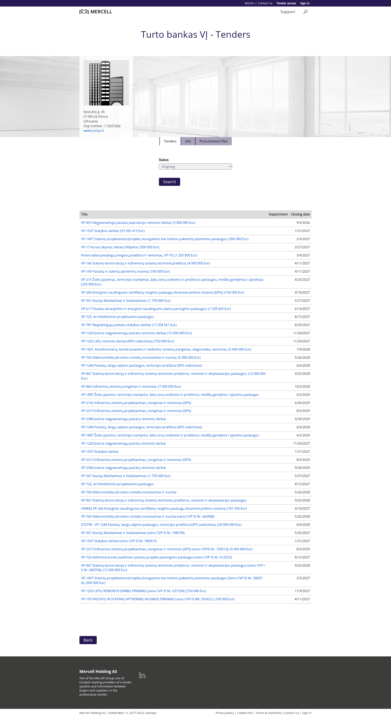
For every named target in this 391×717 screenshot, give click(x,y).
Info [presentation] (188, 141)
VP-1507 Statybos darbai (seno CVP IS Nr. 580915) (119, 541)
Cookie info (244, 713)
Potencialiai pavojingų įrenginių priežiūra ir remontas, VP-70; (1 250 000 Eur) (139, 255)
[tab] (170, 141)
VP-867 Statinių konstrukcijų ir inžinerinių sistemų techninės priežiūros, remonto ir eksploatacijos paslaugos (164, 500)
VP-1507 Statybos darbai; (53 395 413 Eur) (113, 231)
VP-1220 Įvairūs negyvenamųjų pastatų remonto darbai (123, 443)
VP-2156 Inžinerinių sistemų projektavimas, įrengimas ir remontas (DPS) (136, 403)
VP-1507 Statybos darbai (100, 451)
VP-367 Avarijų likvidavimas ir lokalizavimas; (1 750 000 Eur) (126, 300)
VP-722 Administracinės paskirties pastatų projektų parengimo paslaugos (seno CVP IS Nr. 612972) (156, 557)
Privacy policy (225, 713)
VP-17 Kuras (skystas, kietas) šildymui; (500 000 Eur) (120, 247)
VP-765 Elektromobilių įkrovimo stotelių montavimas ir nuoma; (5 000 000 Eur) (141, 357)
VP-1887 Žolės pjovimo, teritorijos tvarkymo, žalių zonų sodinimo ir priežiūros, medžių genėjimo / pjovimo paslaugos (170, 394)
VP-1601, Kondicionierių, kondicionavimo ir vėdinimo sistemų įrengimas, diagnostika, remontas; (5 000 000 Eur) (166, 349)
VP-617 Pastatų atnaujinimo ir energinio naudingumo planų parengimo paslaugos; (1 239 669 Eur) (156, 308)
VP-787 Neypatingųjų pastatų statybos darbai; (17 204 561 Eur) (129, 325)
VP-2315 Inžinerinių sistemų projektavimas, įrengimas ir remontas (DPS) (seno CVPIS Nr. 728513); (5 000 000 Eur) (167, 549)
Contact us (265, 3)
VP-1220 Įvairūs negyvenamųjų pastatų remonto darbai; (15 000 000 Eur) (136, 333)
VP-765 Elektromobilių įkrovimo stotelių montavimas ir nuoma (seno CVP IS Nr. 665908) (147, 516)
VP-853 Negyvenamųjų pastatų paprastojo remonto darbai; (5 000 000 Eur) (138, 222)
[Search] (305, 12)
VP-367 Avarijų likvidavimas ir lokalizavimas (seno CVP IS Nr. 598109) (133, 533)
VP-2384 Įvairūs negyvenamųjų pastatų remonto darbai (123, 419)
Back (88, 640)
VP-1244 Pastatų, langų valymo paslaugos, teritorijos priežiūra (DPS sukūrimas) (141, 365)
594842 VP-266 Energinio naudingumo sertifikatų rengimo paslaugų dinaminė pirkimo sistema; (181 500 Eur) (164, 508)
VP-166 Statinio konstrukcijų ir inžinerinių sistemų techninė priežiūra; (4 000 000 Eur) (145, 263)
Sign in (305, 3)
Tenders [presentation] (170, 141)
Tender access (286, 3)
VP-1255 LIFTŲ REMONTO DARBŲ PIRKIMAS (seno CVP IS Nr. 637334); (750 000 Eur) (143, 591)
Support (288, 11)
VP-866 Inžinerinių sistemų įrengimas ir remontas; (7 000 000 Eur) (131, 386)
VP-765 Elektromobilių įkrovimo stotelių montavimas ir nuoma (128, 492)
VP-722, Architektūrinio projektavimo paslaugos (117, 316)
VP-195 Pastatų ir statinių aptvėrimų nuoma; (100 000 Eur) (125, 271)
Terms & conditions (269, 713)
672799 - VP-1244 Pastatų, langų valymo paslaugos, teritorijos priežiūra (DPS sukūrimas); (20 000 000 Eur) (161, 524)
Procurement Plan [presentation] (214, 141)
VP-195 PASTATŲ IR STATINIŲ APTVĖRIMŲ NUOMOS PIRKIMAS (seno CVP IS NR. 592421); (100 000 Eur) (158, 599)
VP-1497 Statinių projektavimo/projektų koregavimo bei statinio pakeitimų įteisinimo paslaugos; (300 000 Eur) (164, 239)
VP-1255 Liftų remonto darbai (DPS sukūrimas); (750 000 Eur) (127, 341)
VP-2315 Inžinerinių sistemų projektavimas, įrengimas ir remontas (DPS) (136, 410)
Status (164, 160)
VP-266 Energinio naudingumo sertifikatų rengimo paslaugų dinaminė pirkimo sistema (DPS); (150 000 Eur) (162, 292)
